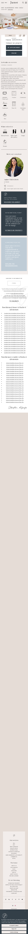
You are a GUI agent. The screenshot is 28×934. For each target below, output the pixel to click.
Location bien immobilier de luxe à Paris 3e (14, 317)
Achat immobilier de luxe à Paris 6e (14, 373)
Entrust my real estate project (14, 884)
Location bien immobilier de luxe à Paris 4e (14, 319)
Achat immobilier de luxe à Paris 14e (15, 390)
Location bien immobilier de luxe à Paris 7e (14, 325)
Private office (14, 848)
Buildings (14, 853)
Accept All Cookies (14, 925)
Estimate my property (13, 230)
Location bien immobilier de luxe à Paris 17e (14, 346)
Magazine (14, 870)
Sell (14, 843)
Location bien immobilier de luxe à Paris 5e (14, 321)
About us (14, 865)
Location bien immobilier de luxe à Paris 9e (14, 330)
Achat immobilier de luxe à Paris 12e (15, 385)
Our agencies (14, 867)
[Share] (20, 35)
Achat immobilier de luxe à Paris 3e (14, 367)
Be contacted (14, 886)
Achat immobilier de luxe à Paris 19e (15, 400)
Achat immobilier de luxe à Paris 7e (14, 375)
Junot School (14, 874)
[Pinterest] (19, 899)
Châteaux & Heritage (14, 851)
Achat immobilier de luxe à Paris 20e (15, 402)
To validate (14, 301)
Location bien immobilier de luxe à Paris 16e (14, 344)
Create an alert (14, 888)
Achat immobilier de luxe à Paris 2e (14, 365)
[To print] (23, 35)
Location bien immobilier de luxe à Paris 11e (14, 334)
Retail (14, 858)
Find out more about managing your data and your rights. (14, 290)
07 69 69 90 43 (10, 186)
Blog (14, 869)
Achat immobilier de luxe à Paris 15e (15, 392)
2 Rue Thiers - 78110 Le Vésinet (10, 199)
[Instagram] (6, 899)
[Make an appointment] (26, 3)
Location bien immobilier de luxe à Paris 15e (14, 342)
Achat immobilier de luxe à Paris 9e (14, 379)
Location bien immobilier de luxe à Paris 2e (14, 315)
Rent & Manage (14, 846)
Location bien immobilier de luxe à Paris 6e (14, 323)
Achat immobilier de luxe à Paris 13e (15, 387)
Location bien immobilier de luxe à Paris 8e (14, 328)
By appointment (14, 47)
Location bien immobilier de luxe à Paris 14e (14, 340)
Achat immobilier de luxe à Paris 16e (15, 394)
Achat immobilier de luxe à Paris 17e (15, 396)
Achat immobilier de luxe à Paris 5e (14, 371)
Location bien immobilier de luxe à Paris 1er (14, 313)
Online (14, 53)
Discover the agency (12, 202)
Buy (14, 845)
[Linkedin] (9, 899)
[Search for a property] (23, 3)
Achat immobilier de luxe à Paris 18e (15, 398)
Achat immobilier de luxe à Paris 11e (15, 383)
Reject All (14, 928)
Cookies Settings (14, 932)
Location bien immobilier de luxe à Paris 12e (14, 336)
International (14, 850)
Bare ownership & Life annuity (14, 855)
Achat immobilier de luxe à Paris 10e (15, 381)
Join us (14, 872)
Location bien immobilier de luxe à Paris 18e (14, 348)
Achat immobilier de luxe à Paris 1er (14, 363)
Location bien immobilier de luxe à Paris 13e (14, 338)
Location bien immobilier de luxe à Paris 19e (14, 350)
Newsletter (14, 890)
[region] (14, 921)
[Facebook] (12, 899)
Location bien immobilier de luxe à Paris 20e (14, 352)
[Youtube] (22, 899)
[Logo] (14, 2)
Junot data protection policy (17, 293)
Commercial (14, 856)
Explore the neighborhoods (11, 265)
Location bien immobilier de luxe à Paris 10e (14, 332)
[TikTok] (16, 899)
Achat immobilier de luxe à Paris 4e (14, 369)
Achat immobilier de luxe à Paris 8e (14, 377)
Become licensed (14, 875)
